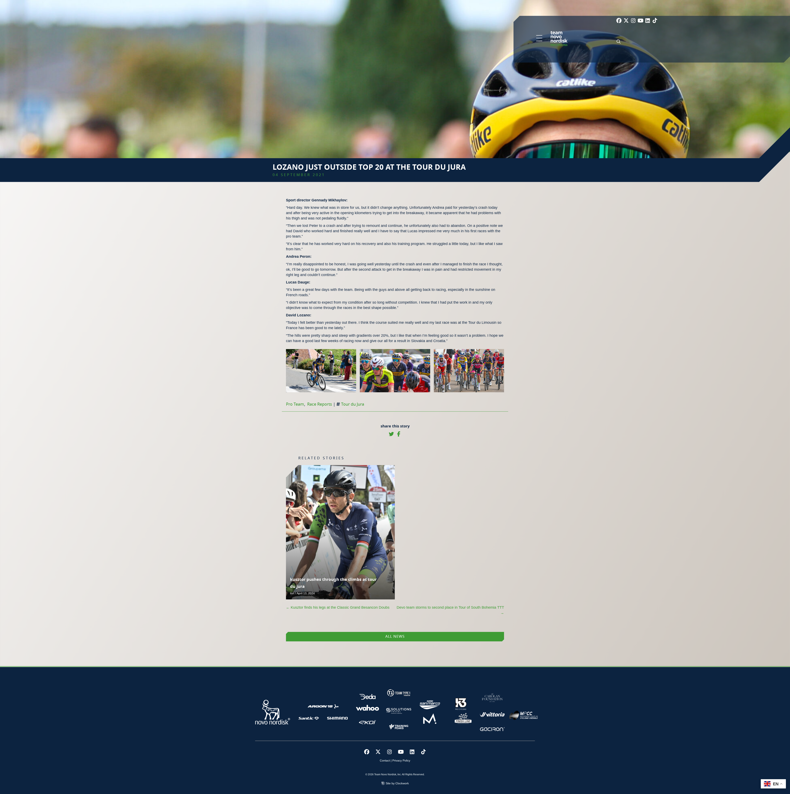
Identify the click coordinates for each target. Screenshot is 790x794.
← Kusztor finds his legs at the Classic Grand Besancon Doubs (337, 607)
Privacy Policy (401, 760)
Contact (385, 760)
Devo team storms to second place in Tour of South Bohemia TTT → (450, 610)
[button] (539, 38)
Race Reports (319, 404)
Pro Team (295, 404)
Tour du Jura (352, 404)
